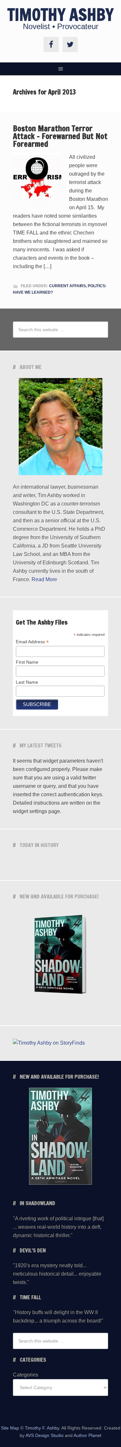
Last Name (27, 682)
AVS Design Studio (44, 1435)
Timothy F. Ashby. (42, 1428)
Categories (25, 1374)
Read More (44, 579)
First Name (27, 662)
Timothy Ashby (60, 14)
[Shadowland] (60, 956)
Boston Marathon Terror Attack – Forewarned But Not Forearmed (60, 136)
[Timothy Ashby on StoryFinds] (49, 1043)
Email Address (32, 642)
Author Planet (87, 1435)
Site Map (10, 1428)
